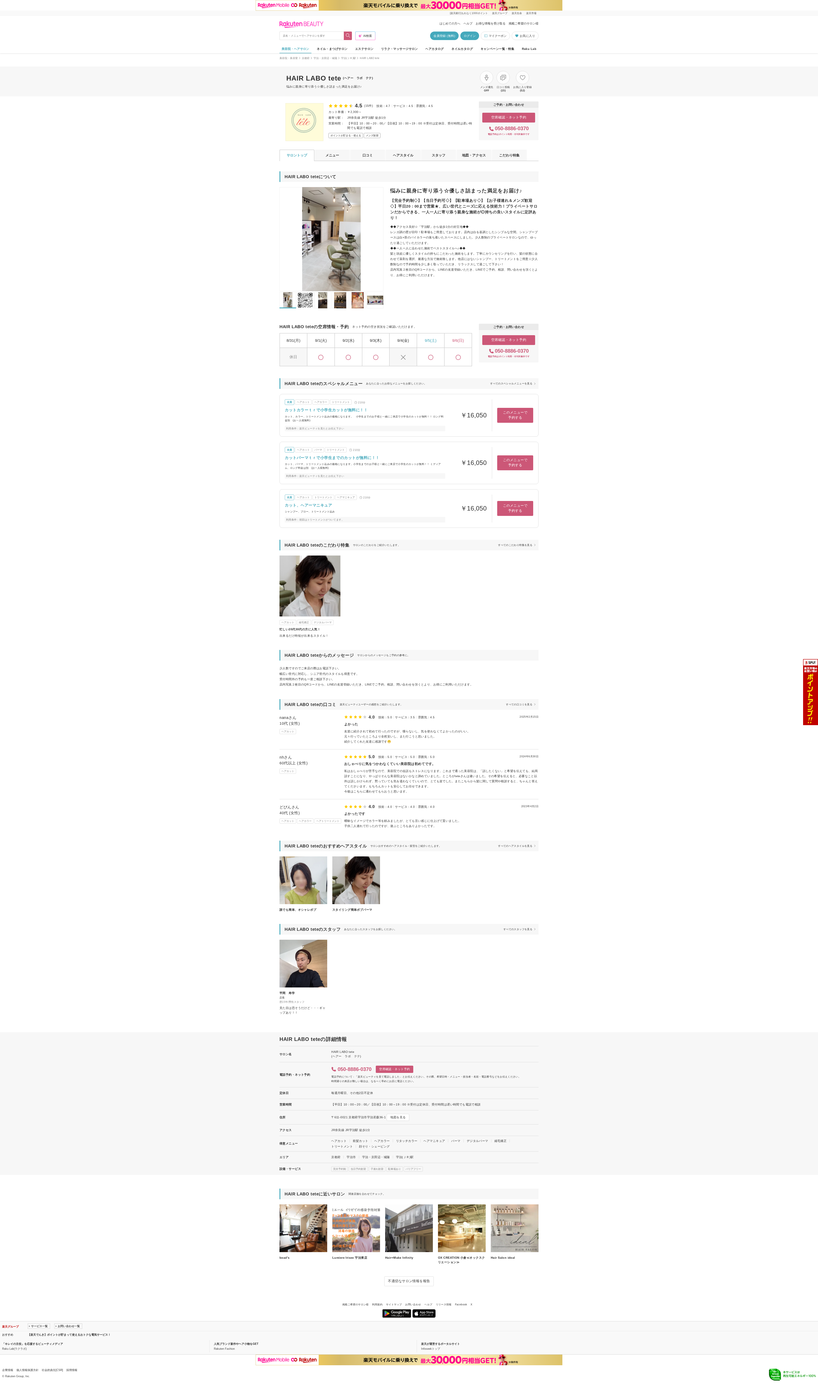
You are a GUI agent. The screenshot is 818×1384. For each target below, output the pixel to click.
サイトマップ (394, 1304)
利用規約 (377, 1304)
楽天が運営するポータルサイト (440, 1343)
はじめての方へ (449, 23)
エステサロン (364, 49)
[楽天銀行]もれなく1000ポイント (469, 13)
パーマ (455, 1141)
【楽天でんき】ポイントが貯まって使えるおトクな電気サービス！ (69, 1334)
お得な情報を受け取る (490, 23)
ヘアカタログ (434, 49)
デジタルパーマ (477, 1141)
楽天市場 (531, 13)
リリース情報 (444, 1304)
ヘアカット (339, 1141)
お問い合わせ (413, 1304)
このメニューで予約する (515, 415)
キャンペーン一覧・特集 (497, 49)
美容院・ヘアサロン (295, 49)
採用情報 (71, 1370)
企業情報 (7, 1370)
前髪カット (360, 1141)
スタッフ (438, 155)
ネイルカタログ (462, 49)
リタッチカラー (407, 1141)
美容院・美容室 (288, 58)
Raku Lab (529, 49)
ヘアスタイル (403, 155)
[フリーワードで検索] (348, 36)
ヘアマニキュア (434, 1141)
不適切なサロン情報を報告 (409, 1281)
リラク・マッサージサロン (399, 49)
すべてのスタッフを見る (517, 929)
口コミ (368, 155)
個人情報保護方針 (27, 1370)
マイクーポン (498, 36)
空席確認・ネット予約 (508, 117)
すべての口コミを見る (519, 704)
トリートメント (342, 1146)
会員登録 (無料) (444, 36)
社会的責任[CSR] (52, 1370)
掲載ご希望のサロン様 (524, 23)
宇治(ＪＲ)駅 (348, 58)
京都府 (306, 58)
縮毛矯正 (500, 1141)
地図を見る (398, 1117)
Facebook (461, 1304)
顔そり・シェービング (374, 1146)
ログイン (470, 36)
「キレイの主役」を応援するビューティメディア (32, 1343)
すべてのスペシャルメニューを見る (511, 383)
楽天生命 (517, 13)
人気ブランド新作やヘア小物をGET (236, 1343)
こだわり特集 (509, 155)
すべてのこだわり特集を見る (515, 545)
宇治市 (351, 1157)
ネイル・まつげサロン (332, 49)
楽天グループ (499, 13)
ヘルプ (468, 23)
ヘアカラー (382, 1141)
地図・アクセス (474, 155)
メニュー (332, 155)
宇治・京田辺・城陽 (325, 58)
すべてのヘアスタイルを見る (515, 845)
